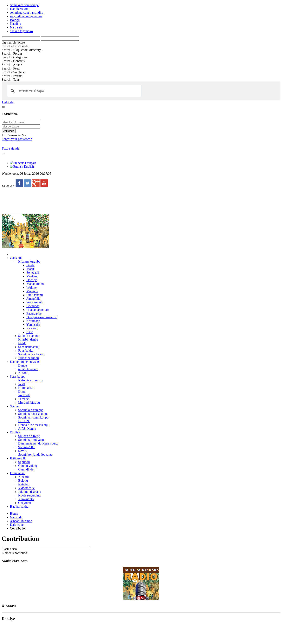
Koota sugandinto (29, 495)
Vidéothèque (26, 488)
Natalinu (15, 23)
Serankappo (17, 376)
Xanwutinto (26, 499)
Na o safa (16, 27)
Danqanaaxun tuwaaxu (41, 317)
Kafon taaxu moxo (30, 380)
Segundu (24, 462)
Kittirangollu (18, 458)
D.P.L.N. (24, 421)
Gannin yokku (27, 465)
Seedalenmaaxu (28, 347)
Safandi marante (28, 335)
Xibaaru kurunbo (29, 261)
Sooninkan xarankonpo (33, 417)
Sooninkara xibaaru (31, 354)
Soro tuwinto (34, 302)
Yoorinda (24, 395)
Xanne (14, 406)
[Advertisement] (77, 200)
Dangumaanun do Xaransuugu (38, 443)
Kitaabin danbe (28, 339)
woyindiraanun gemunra (26, 16)
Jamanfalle (33, 298)
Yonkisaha (33, 324)
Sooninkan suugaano (31, 439)
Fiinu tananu (34, 295)
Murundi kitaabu (29, 402)
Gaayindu (24, 503)
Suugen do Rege (29, 436)
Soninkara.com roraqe (24, 5)
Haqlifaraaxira (19, 9)
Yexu (21, 384)
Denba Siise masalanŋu (33, 425)
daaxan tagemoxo (21, 31)
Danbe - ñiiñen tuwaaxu (25, 361)
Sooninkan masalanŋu (32, 413)
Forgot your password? (17, 139)
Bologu (15, 20)
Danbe (22, 365)
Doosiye (31, 280)
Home (14, 513)
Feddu (22, 343)
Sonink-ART (26, 447)
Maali (30, 269)
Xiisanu (23, 373)
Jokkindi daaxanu (29, 491)
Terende (23, 399)
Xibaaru (23, 477)
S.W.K (22, 451)
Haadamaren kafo (38, 309)
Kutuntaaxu (25, 387)
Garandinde (25, 469)
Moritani (32, 276)
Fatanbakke (33, 313)
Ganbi (30, 265)
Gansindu (16, 257)
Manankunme (35, 283)
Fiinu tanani (17, 473)
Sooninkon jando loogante (35, 454)
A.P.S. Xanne (27, 428)
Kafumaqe (33, 321)
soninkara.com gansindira (26, 12)
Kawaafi (32, 328)
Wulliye (31, 287)
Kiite (29, 332)
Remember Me (16, 135)
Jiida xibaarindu (28, 358)
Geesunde (32, 306)
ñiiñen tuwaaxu (28, 369)
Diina (21, 391)
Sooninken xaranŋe (30, 410)
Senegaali (32, 272)
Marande (32, 291)
